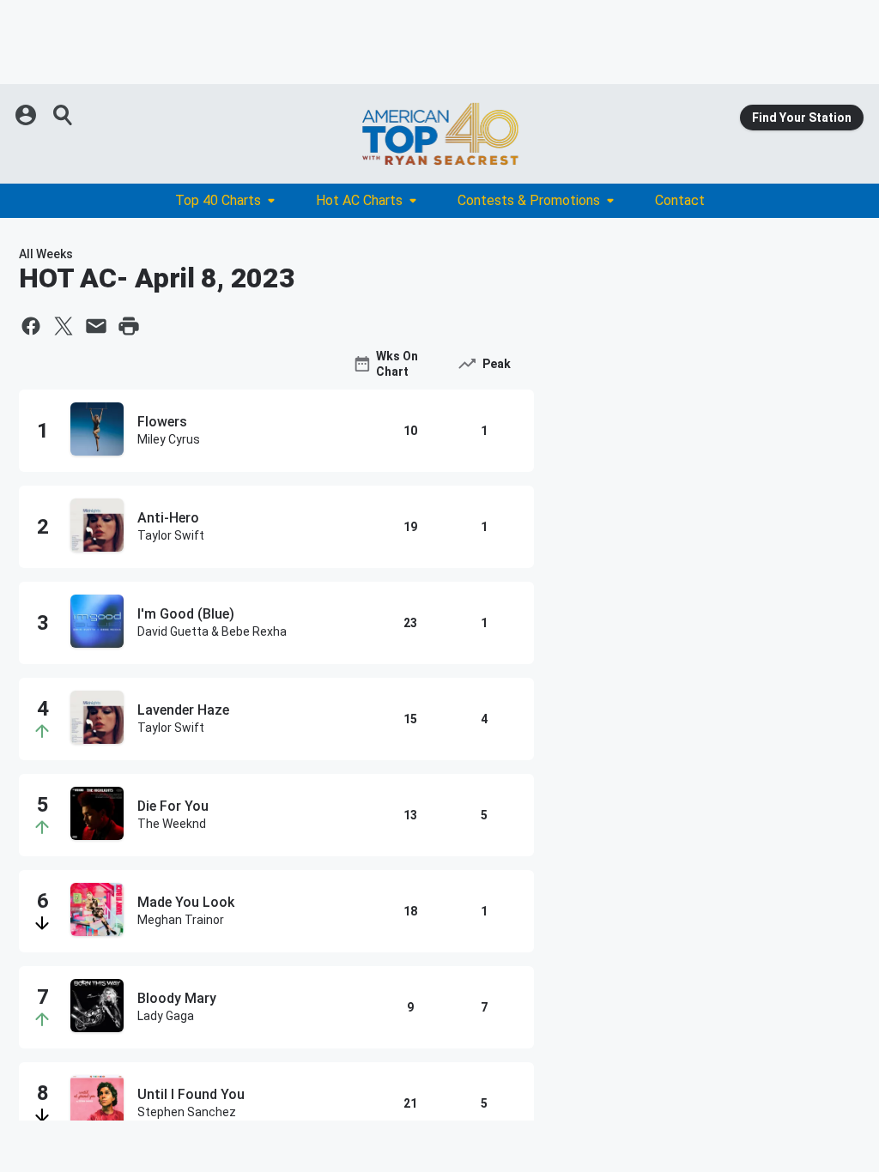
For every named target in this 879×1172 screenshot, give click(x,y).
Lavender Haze (183, 710)
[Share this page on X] (64, 326)
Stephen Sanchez (186, 1112)
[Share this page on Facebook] (31, 326)
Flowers (162, 422)
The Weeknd (171, 824)
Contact (680, 200)
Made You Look (185, 902)
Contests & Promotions (529, 200)
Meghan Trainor (180, 920)
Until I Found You (191, 1094)
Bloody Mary (176, 998)
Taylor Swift (170, 535)
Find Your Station (802, 117)
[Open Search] (63, 115)
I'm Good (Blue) (185, 614)
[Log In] (27, 115)
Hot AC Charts (359, 200)
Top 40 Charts (218, 200)
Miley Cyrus (168, 439)
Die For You (173, 806)
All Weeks (46, 254)
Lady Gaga (165, 1016)
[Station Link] (439, 134)
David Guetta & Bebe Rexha (212, 631)
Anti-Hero (168, 518)
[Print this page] (129, 326)
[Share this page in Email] (96, 326)
